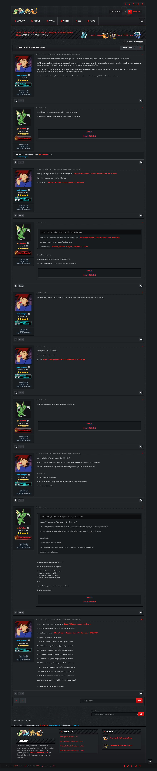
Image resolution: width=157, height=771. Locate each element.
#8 (142, 453)
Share (21, 101)
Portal (37, 21)
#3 (142, 169)
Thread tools (128, 48)
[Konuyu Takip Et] (140, 47)
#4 (142, 222)
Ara (139, 700)
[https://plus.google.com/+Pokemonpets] (134, 4)
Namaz (89, 132)
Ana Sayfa (20, 21)
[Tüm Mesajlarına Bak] (15, 100)
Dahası (92, 21)
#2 (142, 107)
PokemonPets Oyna (94, 35)
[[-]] (17, 154)
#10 (142, 619)
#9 (142, 507)
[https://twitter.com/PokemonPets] (129, 4)
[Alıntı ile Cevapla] (141, 100)
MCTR (16, 766)
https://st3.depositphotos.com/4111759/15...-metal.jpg (64, 359)
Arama (51, 21)
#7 (142, 399)
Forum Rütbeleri (89, 136)
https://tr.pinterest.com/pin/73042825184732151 (66, 182)
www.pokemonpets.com (39, 753)
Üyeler (66, 21)
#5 (142, 293)
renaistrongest (76, 54)
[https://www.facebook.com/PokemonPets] (125, 4)
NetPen (54, 766)
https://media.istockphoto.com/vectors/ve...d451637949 (76, 633)
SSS (79, 21)
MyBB (25, 766)
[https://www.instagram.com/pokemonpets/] (142, 4)
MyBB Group (39, 766)
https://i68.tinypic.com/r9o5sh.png (77, 624)
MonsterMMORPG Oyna (125, 35)
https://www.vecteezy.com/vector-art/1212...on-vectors (95, 174)
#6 (142, 346)
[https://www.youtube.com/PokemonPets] (138, 4)
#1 (142, 54)
